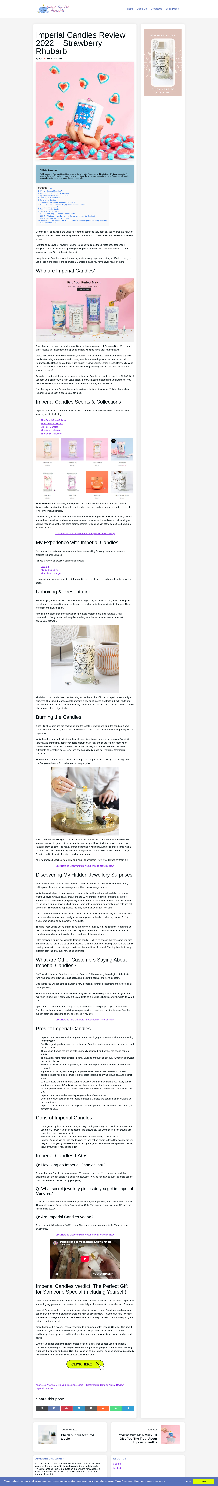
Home (130, 9)
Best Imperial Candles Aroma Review (105, 1385)
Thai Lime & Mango (51, 573)
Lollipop (45, 566)
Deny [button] (188, 1481)
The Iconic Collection (51, 433)
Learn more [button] (160, 1481)
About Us (142, 9)
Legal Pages (172, 9)
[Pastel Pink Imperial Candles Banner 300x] (163, 95)
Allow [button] (203, 1481)
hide (50, 188)
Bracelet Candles (49, 427)
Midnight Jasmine (50, 570)
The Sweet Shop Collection (54, 420)
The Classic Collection (52, 423)
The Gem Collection (51, 430)
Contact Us (156, 9)
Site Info (117, 1464)
